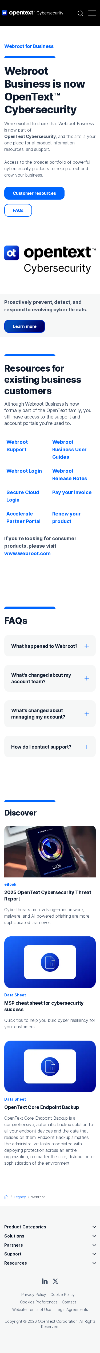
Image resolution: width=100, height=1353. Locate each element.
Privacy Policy (33, 1294)
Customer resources (34, 193)
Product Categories (25, 1226)
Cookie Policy (62, 1294)
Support (13, 1254)
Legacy (20, 1197)
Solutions (14, 1236)
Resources (15, 1263)
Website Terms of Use (31, 1309)
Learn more (25, 326)
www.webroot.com (27, 553)
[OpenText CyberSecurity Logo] (32, 13)
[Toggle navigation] (92, 13)
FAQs (18, 210)
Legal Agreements (71, 1309)
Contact (69, 1302)
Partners (13, 1245)
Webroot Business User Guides (69, 449)
